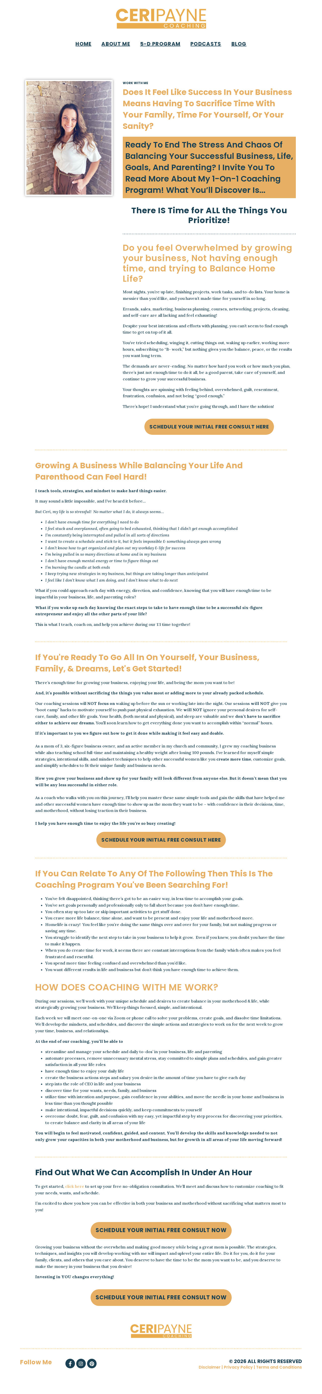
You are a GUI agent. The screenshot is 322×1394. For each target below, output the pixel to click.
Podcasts (205, 43)
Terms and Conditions (279, 1367)
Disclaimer (210, 1367)
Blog (239, 43)
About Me (115, 43)
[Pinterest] (92, 1363)
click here (74, 1186)
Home (83, 43)
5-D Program (160, 43)
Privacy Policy (238, 1367)
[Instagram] (81, 1363)
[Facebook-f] (70, 1363)
